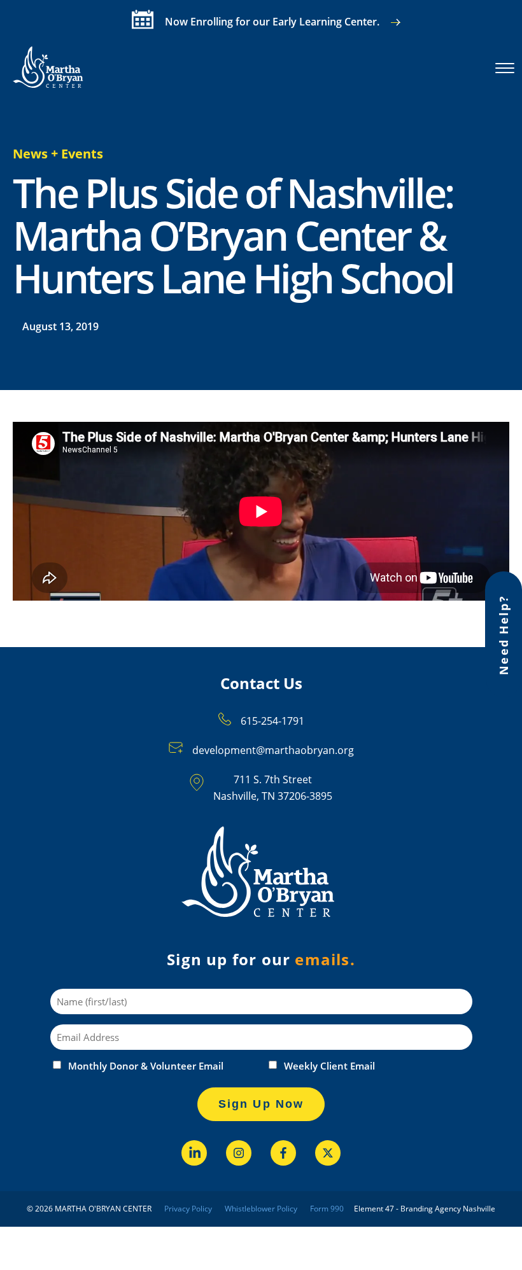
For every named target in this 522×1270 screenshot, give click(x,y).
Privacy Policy (188, 1208)
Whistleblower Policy (261, 1208)
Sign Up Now (261, 1104)
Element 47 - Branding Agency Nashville (424, 1208)
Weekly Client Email (329, 1066)
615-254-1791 (272, 721)
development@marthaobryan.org (273, 750)
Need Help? (503, 635)
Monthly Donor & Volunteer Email (145, 1066)
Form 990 (327, 1208)
